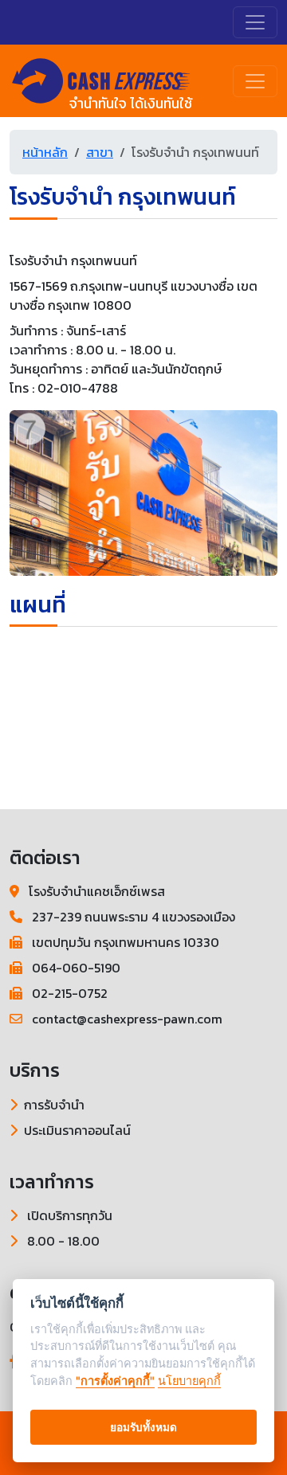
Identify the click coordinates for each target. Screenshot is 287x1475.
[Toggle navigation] (255, 22)
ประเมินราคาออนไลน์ (77, 1130)
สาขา (99, 152)
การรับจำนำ (54, 1104)
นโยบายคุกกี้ (189, 1380)
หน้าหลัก (45, 152)
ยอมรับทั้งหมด (143, 1427)
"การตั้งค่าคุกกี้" (115, 1380)
